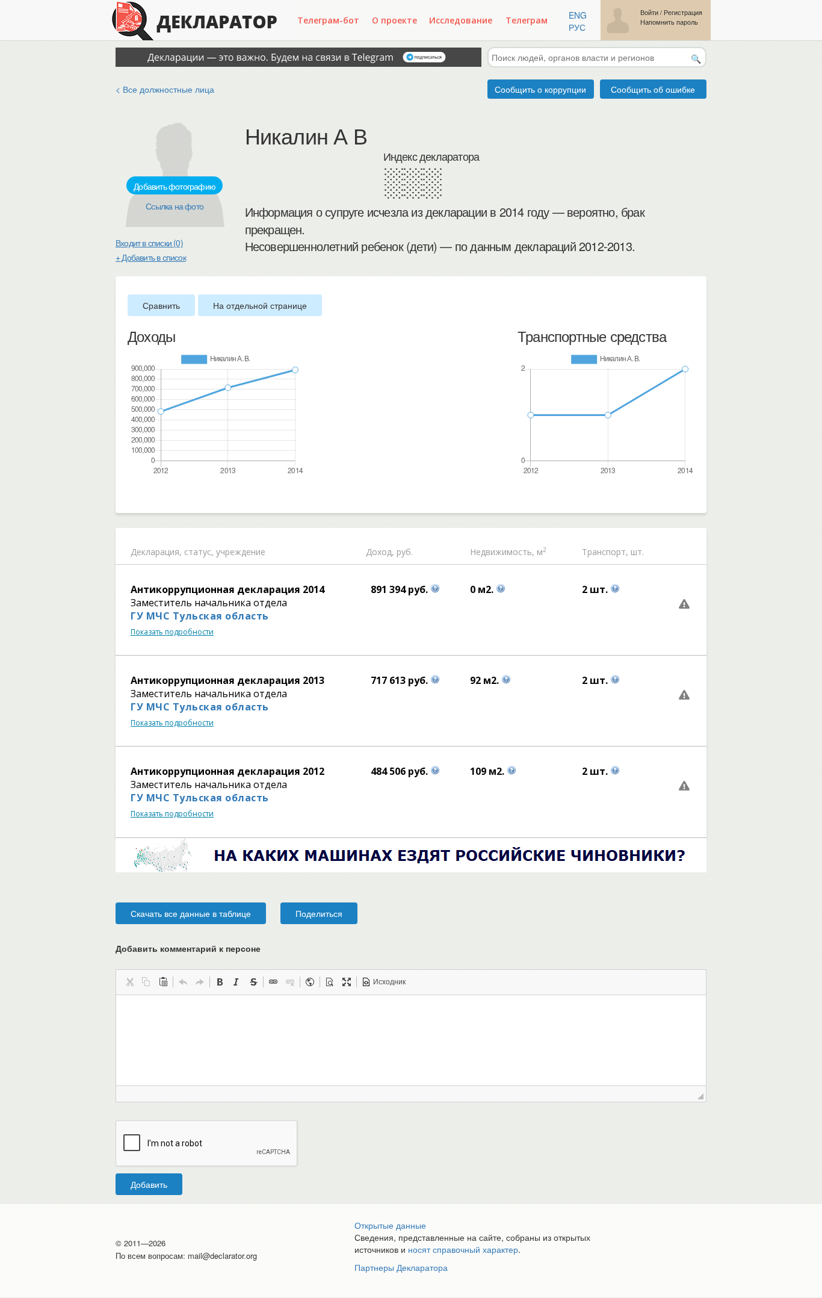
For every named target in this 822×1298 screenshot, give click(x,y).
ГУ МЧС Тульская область (200, 616)
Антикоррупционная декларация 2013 (227, 680)
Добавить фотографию (174, 186)
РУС (577, 27)
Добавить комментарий (188, 948)
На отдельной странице (260, 305)
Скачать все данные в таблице (191, 913)
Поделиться (318, 913)
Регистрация (683, 12)
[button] (129, 982)
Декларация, (156, 551)
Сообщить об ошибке (653, 89)
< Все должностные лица (165, 89)
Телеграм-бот (328, 20)
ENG (578, 15)
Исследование (460, 20)
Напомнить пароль (669, 21)
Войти (649, 12)
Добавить (149, 1184)
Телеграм (526, 20)
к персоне (240, 948)
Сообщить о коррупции (540, 89)
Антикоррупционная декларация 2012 (227, 771)
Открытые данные (390, 1225)
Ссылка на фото (174, 206)
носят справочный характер (463, 1249)
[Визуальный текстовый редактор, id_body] (411, 1040)
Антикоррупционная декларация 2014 (227, 589)
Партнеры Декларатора (401, 1267)
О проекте (394, 20)
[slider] (134, 495)
